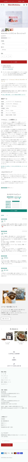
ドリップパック (4, 376)
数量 (2, 53)
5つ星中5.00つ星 (17, 197)
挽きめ (2, 47)
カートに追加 (14, 62)
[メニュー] (1, 4)
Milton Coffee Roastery (8, 457)
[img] (4, 219)
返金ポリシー (4, 423)
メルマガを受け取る (7, 445)
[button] (4, 187)
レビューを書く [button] (14, 210)
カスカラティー (4, 384)
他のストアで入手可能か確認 (8, 69)
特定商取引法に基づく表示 (7, 427)
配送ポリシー (4, 425)
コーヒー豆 (3, 373)
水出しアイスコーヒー (6, 380)
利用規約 (3, 419)
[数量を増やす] (10, 56)
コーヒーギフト (4, 378)
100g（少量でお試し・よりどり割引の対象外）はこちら (13, 94)
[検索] (4, 4)
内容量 (2, 41)
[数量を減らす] (2, 56)
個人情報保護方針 (5, 421)
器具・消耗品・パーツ (6, 382)
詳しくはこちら (6, 318)
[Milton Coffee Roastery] (14, 5)
